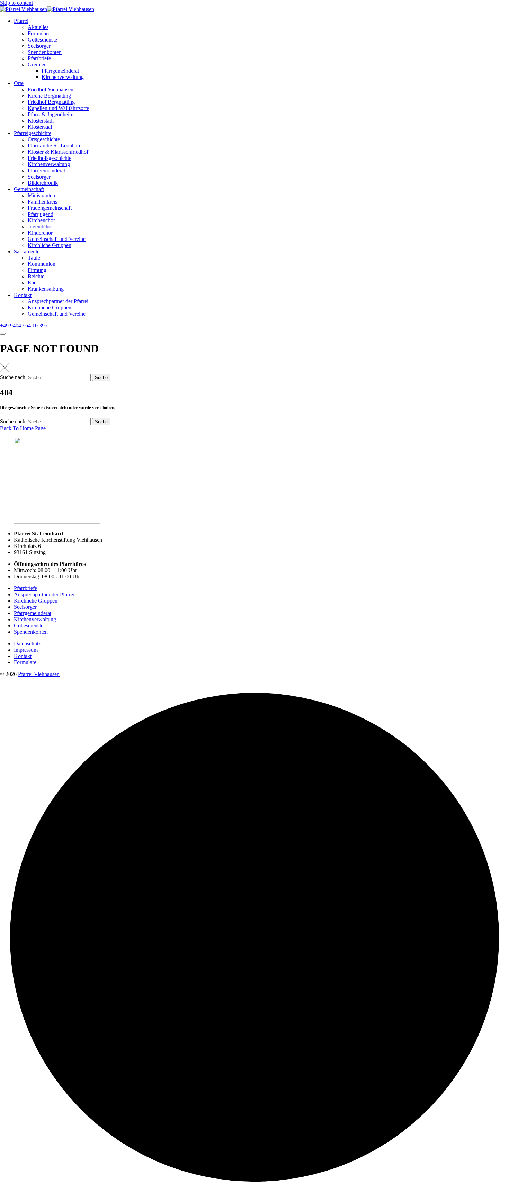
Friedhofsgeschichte (49, 158)
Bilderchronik (43, 183)
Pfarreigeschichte (32, 133)
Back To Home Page (23, 428)
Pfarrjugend (40, 214)
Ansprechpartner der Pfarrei (58, 301)
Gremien (37, 64)
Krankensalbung (46, 289)
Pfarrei (21, 21)
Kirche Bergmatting (49, 96)
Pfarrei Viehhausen (39, 674)
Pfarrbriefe (39, 58)
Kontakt (23, 295)
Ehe (32, 283)
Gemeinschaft (29, 189)
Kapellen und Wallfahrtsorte (58, 108)
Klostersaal (40, 127)
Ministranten (41, 195)
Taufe (34, 258)
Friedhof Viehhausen (50, 89)
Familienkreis (42, 202)
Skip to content (16, 3)
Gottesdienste (42, 40)
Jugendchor (40, 226)
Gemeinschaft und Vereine (57, 239)
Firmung (37, 270)
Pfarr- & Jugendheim (50, 114)
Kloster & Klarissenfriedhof (58, 152)
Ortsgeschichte (44, 139)
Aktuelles (38, 27)
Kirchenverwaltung (63, 77)
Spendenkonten (45, 52)
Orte (19, 83)
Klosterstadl (41, 121)
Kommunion (41, 264)
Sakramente (26, 251)
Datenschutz (27, 644)
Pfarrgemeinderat (60, 71)
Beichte (36, 276)
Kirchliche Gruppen (49, 245)
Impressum (26, 650)
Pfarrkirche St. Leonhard (55, 145)
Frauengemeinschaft (50, 208)
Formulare (39, 33)
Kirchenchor (41, 220)
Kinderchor (40, 233)
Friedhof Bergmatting (51, 102)
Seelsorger (39, 46)
